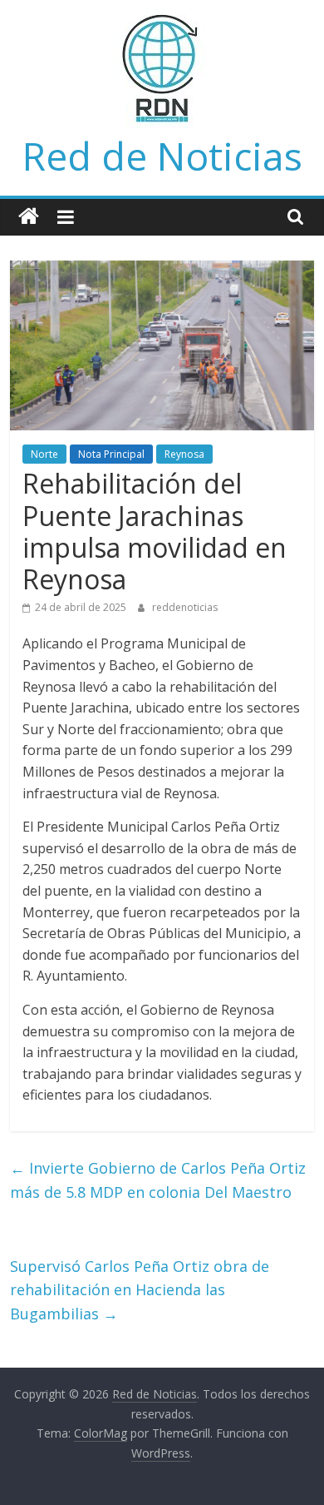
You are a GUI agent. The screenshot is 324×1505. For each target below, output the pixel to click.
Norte (44, 454)
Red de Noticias (162, 155)
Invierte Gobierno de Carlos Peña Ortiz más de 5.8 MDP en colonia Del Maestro (158, 1180)
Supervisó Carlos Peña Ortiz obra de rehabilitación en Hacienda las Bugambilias (139, 1290)
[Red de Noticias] (28, 217)
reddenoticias (185, 607)
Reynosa (184, 454)
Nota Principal (111, 454)
